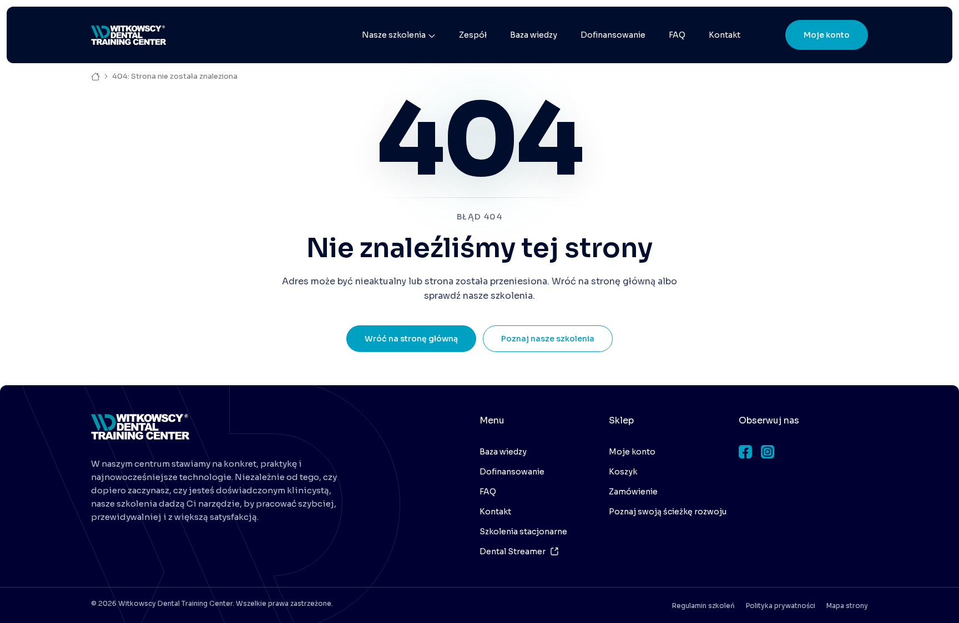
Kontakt (724, 35)
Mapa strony (847, 605)
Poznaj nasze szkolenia (547, 339)
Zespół (473, 35)
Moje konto (827, 35)
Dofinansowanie (613, 35)
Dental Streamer (513, 551)
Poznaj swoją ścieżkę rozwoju (667, 512)
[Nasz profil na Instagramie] (767, 451)
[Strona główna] (128, 35)
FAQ (677, 35)
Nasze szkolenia (394, 35)
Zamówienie (633, 492)
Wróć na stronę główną (411, 339)
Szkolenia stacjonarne (523, 532)
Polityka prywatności (780, 605)
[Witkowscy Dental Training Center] (140, 427)
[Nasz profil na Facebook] (745, 451)
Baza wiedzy (533, 35)
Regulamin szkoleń (703, 605)
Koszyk (623, 472)
